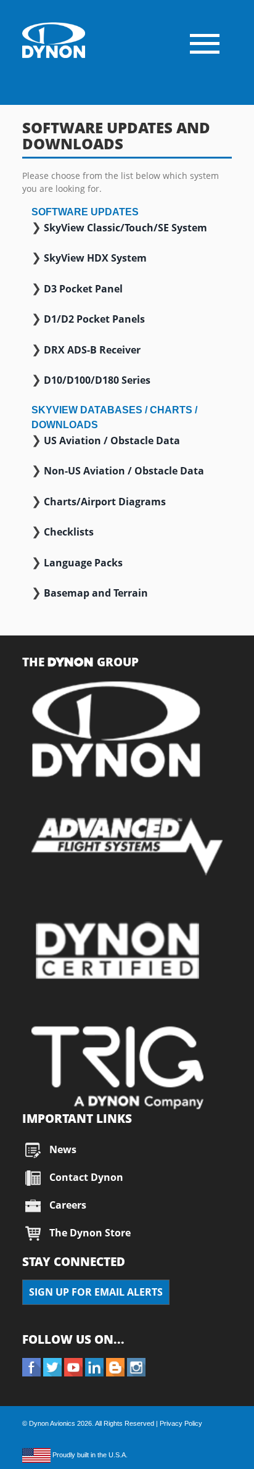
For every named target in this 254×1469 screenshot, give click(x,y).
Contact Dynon (85, 1177)
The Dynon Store (90, 1232)
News (62, 1149)
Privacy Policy (181, 1423)
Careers (67, 1205)
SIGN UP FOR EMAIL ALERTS (96, 1292)
